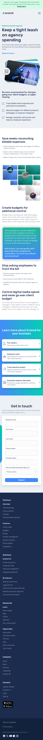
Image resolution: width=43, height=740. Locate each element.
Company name (10, 458)
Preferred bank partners (11, 517)
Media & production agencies (13, 591)
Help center (7, 632)
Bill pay (5, 534)
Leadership (7, 671)
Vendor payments (9, 562)
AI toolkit (6, 514)
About (5, 661)
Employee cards (8, 566)
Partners (6, 668)
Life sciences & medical (11, 595)
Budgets (6, 530)
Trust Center (7, 648)
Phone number (10, 448)
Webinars (6, 620)
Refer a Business (9, 645)
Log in (5, 693)
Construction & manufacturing (13, 588)
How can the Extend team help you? (17, 468)
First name (9, 429)
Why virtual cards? (9, 623)
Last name (9, 439)
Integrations (7, 546)
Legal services (8, 585)
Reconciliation (8, 543)
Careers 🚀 (7, 674)
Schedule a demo (9, 636)
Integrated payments (10, 572)
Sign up (5, 696)
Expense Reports (9, 540)
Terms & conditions (9, 722)
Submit (21, 480)
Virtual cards (7, 527)
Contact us (7, 690)
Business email (10, 420)
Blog (4, 614)
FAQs (4, 642)
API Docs (6, 639)
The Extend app (8, 508)
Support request (8, 687)
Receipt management (10, 537)
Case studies (7, 611)
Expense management (11, 569)
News (5, 664)
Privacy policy (8, 727)
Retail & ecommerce (10, 582)
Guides (5, 617)
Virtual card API (8, 511)
